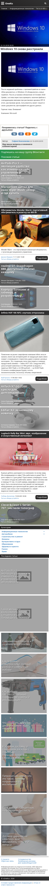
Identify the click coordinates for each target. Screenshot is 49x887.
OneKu (9, 3)
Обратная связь (7, 861)
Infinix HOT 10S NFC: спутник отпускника (22, 312)
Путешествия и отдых (11, 541)
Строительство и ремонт (12, 537)
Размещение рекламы (27, 861)
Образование (7, 544)
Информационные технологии (15, 531)
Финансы (5, 539)
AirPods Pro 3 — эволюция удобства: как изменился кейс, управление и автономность (16, 169)
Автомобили (7, 534)
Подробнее (42, 258)
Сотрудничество (24, 859)
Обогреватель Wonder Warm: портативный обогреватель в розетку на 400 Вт (24, 211)
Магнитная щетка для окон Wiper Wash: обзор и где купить (18, 190)
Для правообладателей (27, 863)
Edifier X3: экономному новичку (17, 411)
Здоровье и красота (10, 546)
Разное (5, 549)
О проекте (5, 859)
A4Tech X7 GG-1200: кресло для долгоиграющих (14, 389)
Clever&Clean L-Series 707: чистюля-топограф (17, 506)
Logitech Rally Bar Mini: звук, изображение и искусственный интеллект (23, 434)
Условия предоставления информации (16, 883)
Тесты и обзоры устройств (10, 180)
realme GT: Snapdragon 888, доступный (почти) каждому (18, 269)
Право (4, 551)
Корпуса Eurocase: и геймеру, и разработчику (15, 293)
